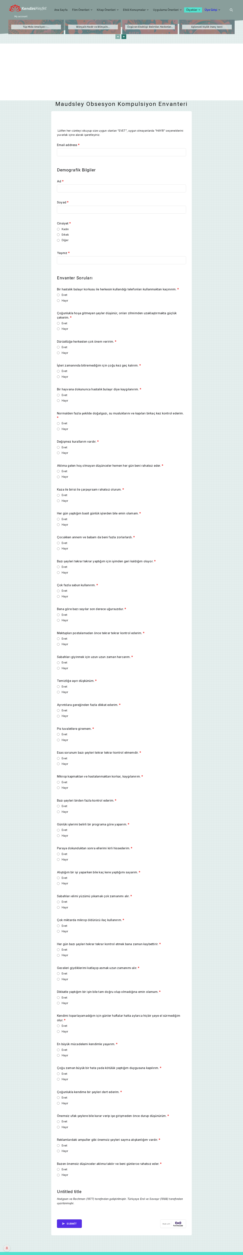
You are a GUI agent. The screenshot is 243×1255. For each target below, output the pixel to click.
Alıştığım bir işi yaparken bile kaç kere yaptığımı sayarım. (98, 872)
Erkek (65, 234)
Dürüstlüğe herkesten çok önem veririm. (86, 341)
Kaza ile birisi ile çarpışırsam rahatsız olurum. (90, 489)
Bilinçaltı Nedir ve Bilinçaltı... (93, 27)
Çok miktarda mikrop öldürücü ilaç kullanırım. (90, 920)
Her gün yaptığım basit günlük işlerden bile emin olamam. (99, 513)
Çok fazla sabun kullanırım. (77, 585)
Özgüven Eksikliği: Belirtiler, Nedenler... (150, 27)
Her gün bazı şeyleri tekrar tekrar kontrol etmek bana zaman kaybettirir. (109, 944)
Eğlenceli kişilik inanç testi (206, 27)
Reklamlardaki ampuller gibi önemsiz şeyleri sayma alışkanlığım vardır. (108, 1140)
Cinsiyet (64, 223)
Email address (68, 145)
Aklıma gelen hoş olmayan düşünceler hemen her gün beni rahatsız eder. (110, 465)
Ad (60, 181)
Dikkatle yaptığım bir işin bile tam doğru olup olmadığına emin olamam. (109, 992)
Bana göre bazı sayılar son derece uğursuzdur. (91, 609)
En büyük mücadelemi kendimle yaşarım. (87, 1044)
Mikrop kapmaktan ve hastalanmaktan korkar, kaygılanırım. (100, 776)
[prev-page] (117, 36)
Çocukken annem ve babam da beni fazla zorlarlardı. (96, 537)
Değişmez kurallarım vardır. (78, 441)
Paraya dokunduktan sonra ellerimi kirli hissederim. (95, 848)
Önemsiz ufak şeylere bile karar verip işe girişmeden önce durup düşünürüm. (113, 1116)
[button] (231, 9)
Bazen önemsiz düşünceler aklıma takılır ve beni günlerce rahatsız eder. (109, 1164)
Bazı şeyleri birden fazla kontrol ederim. (87, 800)
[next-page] (124, 36)
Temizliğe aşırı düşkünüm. (77, 681)
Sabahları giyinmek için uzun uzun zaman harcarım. (95, 657)
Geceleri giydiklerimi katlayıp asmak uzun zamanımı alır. (98, 968)
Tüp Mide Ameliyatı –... (36, 27)
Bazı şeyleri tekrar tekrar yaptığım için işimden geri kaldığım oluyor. (106, 561)
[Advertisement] (121, 71)
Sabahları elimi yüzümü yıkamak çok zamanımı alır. (94, 896)
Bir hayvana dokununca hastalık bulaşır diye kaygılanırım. (99, 389)
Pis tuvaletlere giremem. (75, 729)
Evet (64, 294)
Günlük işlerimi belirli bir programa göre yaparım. (93, 824)
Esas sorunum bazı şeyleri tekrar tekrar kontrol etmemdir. (99, 752)
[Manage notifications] (7, 1248)
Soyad (63, 202)
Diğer (65, 240)
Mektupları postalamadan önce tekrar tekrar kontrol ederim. (100, 633)
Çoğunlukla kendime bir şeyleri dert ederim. (89, 1092)
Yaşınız (63, 253)
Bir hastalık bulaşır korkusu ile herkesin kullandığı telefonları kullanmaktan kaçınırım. (118, 289)
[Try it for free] (173, 1223)
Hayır (65, 300)
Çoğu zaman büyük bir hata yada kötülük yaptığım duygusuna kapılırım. (109, 1068)
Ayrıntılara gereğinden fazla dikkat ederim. (89, 705)
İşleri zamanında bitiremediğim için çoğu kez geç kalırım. (99, 365)
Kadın (65, 229)
